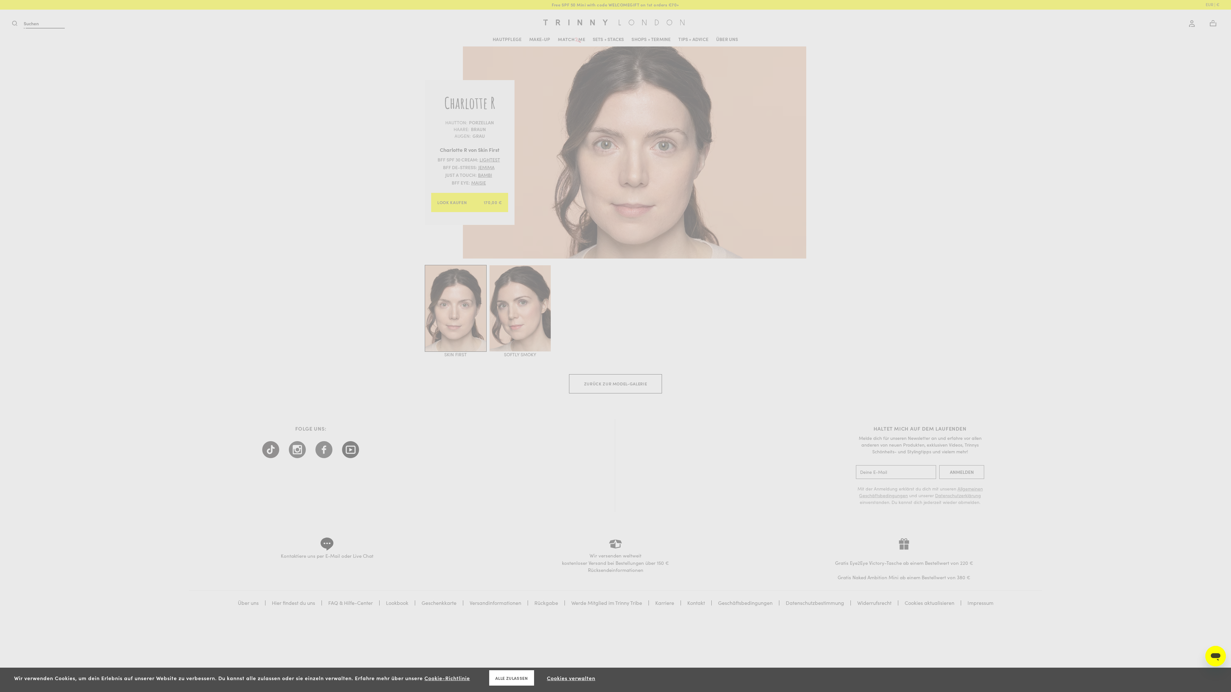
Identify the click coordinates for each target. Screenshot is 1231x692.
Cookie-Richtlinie (447, 677)
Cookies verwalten (571, 677)
